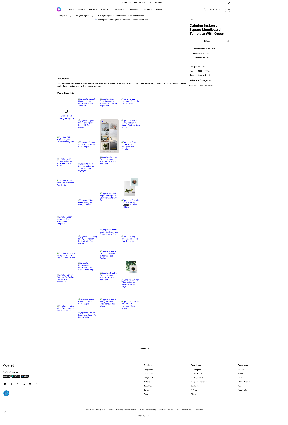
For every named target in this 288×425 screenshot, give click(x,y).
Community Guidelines (166, 409)
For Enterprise (196, 370)
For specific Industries (199, 382)
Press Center (242, 390)
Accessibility (199, 409)
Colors (146, 390)
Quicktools (195, 386)
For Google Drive (197, 378)
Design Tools (149, 378)
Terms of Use (89, 409)
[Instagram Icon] (17, 384)
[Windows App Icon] (25, 377)
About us (241, 378)
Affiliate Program (244, 382)
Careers (240, 374)
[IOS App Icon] (7, 377)
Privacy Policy (100, 409)
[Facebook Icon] (5, 384)
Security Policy (187, 409)
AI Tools (147, 382)
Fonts (146, 394)
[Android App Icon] (15, 377)
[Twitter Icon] (11, 384)
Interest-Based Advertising (147, 409)
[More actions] (93, 103)
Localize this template (201, 58)
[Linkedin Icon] (24, 384)
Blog (239, 386)
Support (241, 370)
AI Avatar (194, 390)
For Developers (196, 374)
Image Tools (148, 370)
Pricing (193, 394)
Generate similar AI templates (204, 49)
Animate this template (201, 53)
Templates (148, 386)
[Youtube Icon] (30, 384)
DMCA (178, 409)
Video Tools (148, 374)
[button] (70, 9)
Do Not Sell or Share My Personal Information (122, 409)
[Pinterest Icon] (36, 384)
